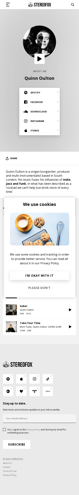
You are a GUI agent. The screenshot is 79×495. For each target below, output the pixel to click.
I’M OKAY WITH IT (39, 276)
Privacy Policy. (49, 263)
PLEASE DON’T (39, 288)
